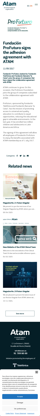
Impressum (30, 413)
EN (31, 6)
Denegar (20, 403)
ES (28, 6)
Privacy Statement (20, 413)
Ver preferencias (20, 409)
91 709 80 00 (20, 353)
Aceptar (20, 396)
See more (20, 313)
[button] (37, 372)
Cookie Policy (10, 413)
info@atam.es (20, 351)
